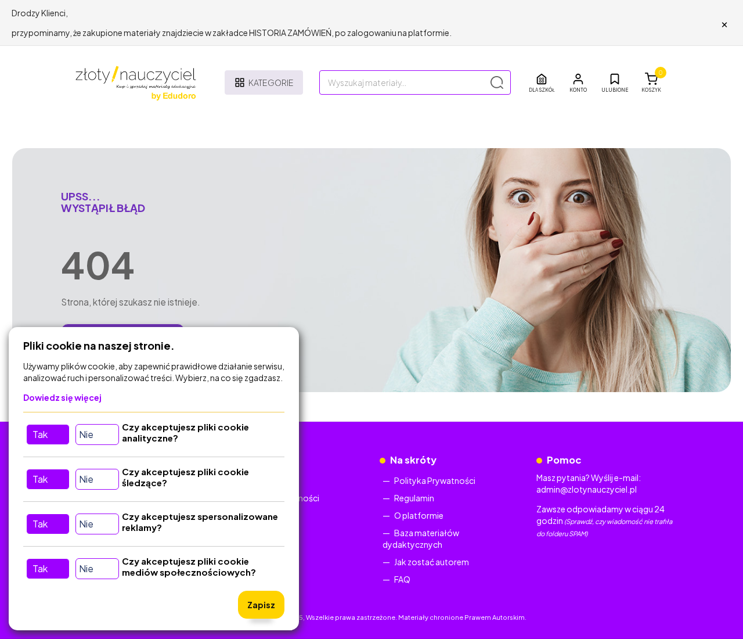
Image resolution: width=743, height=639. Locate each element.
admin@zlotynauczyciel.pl (586, 489)
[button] (578, 82)
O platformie (418, 515)
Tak (40, 434)
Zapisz (261, 604)
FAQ (402, 579)
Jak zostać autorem (431, 562)
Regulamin (414, 498)
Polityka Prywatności (434, 480)
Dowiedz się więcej (62, 397)
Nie (86, 434)
